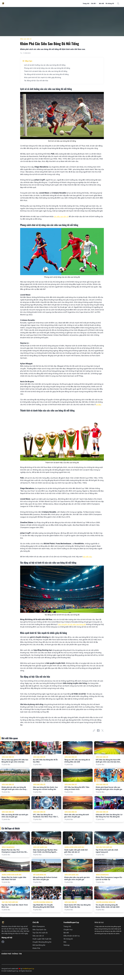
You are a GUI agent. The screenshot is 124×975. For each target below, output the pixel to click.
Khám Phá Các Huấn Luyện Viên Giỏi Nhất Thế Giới (14, 878)
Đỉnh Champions (8, 847)
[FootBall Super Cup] (3, 941)
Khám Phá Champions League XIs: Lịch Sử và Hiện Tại (109, 878)
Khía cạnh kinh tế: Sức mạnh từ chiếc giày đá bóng (42, 77)
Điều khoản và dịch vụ (72, 936)
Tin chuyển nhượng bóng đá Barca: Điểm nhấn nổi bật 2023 (107, 906)
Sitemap (67, 945)
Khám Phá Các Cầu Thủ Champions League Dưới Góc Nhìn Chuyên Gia (15, 851)
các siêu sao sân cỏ (61, 216)
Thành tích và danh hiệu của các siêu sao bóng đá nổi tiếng (45, 71)
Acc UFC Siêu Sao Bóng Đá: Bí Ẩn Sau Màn (45, 761)
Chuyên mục (68, 929)
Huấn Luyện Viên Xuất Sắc (74, 847)
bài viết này (87, 556)
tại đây (98, 404)
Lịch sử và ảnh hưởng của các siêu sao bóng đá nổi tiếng (44, 65)
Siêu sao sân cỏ (25, 39)
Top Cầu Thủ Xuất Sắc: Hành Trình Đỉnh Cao (15, 906)
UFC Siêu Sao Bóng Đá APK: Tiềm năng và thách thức (76, 788)
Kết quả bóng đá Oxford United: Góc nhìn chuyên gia (45, 878)
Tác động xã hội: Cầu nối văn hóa (36, 80)
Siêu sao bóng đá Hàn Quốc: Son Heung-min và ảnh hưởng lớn (45, 788)
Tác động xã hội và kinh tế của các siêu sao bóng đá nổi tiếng (46, 74)
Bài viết (101, 3)
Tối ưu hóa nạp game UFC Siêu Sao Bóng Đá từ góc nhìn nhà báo (15, 761)
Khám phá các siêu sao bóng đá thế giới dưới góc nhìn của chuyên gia (15, 788)
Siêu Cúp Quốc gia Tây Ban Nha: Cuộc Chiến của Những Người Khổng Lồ (45, 851)
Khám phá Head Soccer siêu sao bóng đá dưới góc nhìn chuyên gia (109, 788)
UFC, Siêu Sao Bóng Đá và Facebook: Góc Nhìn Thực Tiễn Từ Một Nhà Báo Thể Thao (46, 816)
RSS (65, 942)
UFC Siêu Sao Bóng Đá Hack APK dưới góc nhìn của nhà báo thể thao (108, 761)
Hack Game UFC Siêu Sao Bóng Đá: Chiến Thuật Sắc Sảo (77, 906)
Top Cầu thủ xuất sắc (104, 847)
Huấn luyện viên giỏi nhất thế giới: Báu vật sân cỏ (75, 851)
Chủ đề (93, 3)
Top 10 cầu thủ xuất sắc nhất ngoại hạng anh (107, 851)
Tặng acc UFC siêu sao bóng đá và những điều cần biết (77, 761)
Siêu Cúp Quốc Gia (40, 847)
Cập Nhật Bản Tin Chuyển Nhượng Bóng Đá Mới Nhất (43, 906)
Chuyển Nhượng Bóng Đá (42, 902)
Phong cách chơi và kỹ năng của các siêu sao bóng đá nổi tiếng (47, 68)
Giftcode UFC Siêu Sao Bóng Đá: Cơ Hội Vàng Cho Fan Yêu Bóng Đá (109, 816)
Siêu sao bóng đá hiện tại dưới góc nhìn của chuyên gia (15, 816)
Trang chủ (86, 3)
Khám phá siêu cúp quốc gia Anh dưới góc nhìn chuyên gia (77, 878)
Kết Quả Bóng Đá (39, 874)
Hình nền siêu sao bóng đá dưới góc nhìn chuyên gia (76, 816)
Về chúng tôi (109, 3)
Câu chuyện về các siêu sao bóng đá (72, 624)
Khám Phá (36, 948)
